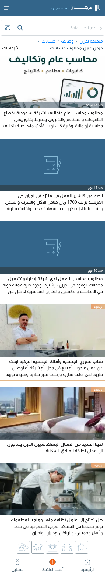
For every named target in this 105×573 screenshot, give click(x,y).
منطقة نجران (91, 41)
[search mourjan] (20, 28)
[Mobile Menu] (6, 8)
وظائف (67, 41)
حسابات (48, 41)
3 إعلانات (10, 48)
